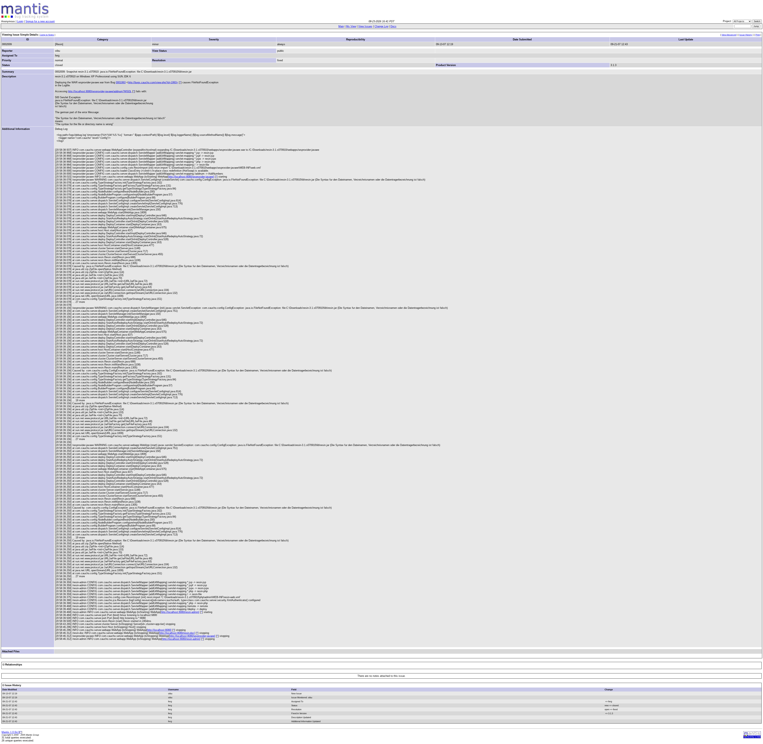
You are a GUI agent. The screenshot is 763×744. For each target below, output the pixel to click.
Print (757, 35)
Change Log (381, 26)
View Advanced (728, 35)
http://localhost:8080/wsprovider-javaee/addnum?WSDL (100, 91)
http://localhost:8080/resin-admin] (180, 612)
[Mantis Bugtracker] (25, 17)
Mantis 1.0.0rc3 (10, 732)
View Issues (365, 26)
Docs (393, 26)
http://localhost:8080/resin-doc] (177, 632)
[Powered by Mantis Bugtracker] (752, 737)
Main (341, 26)
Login (20, 21)
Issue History (745, 35)
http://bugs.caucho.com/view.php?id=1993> (153, 82)
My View (351, 26)
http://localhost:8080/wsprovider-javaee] (191, 176)
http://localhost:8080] (159, 629)
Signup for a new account (40, 21)
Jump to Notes (47, 35)
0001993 (121, 82)
